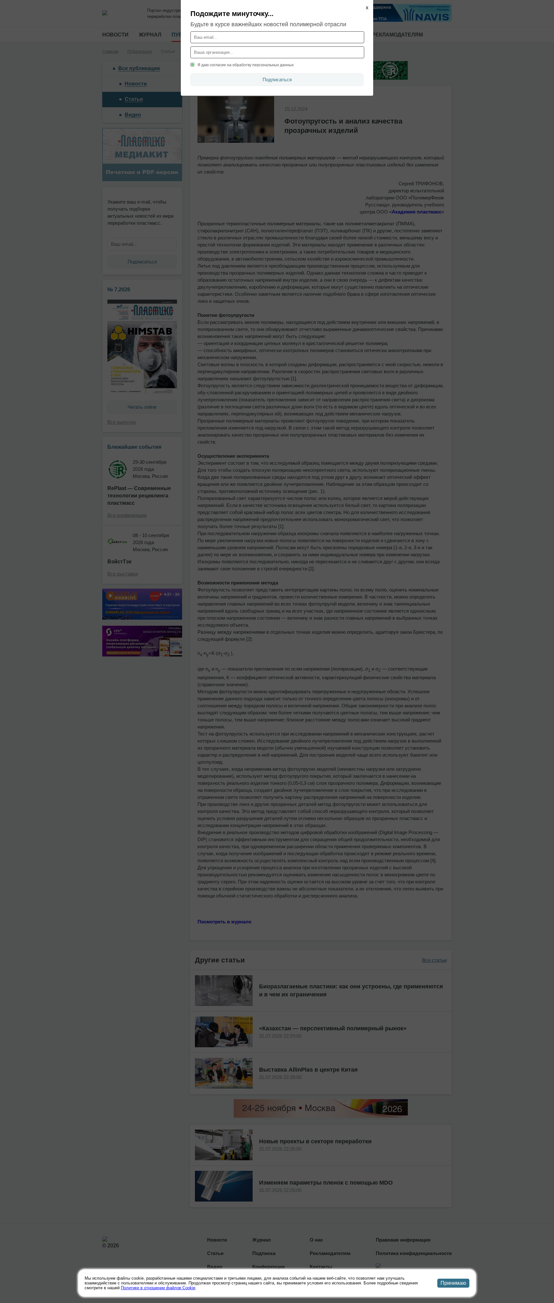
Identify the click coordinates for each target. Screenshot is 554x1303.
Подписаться (277, 79)
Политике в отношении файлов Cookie (158, 1287)
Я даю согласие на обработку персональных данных (245, 65)
